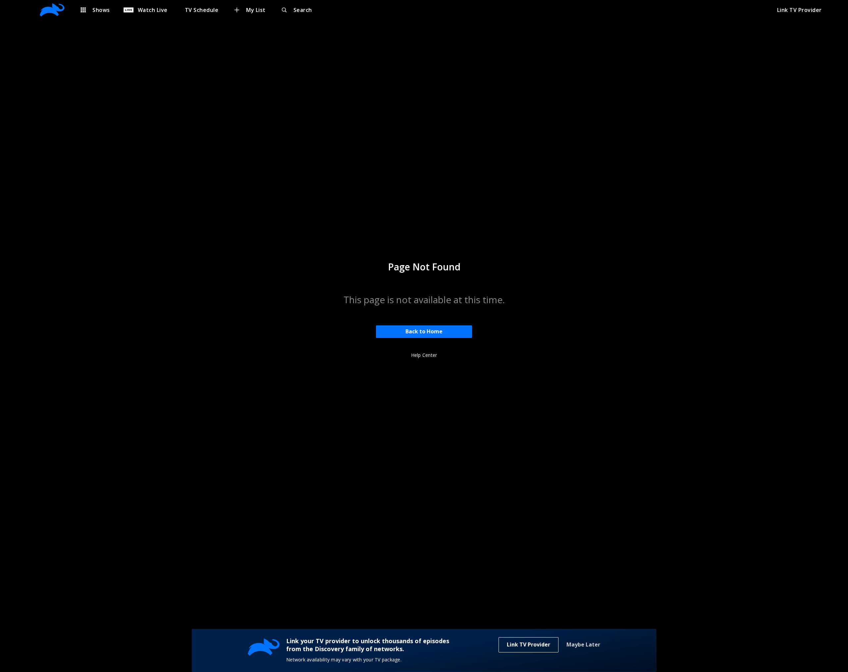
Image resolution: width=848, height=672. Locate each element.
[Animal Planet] (55, 10)
